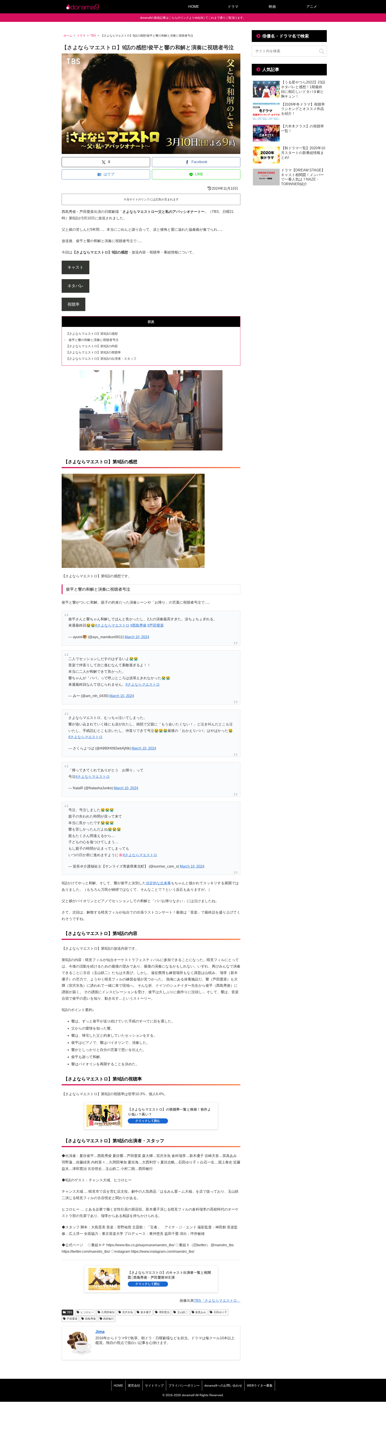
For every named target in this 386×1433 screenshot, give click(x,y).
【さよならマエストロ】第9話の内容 (92, 346)
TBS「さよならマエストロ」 (217, 1300)
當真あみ (200, 1312)
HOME (118, 1385)
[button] (321, 51)
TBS (69, 1312)
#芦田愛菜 (155, 625)
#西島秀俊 (138, 625)
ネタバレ (75, 286)
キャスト (75, 267)
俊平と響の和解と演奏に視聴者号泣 (94, 340)
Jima (100, 1331)
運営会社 (134, 1385)
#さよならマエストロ (112, 625)
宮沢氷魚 (127, 1312)
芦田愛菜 (72, 1318)
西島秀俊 (90, 1318)
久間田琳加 (108, 1312)
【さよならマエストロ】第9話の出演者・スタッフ (101, 358)
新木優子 (146, 1312)
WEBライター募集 (260, 1385)
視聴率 (73, 304)
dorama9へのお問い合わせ (223, 1385)
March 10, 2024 (137, 637)
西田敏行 (108, 1318)
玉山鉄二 (182, 1312)
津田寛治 (164, 1312)
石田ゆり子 (220, 1312)
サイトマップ (154, 1385)
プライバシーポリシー (184, 1385)
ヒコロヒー (87, 1312)
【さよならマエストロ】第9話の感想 (92, 333)
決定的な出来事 (158, 883)
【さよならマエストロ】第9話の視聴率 (93, 352)
